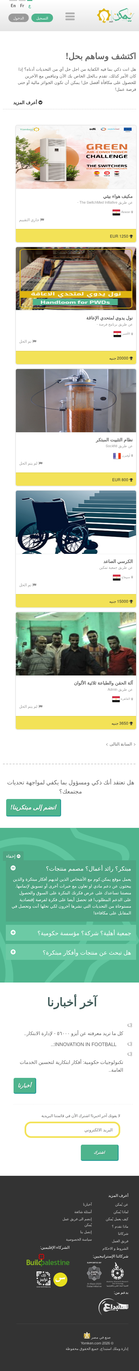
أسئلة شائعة (83, 1211)
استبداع (106, 1348)
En (13, 5)
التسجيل (42, 17)
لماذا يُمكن (120, 1211)
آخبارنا (87, 1204)
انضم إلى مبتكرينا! (33, 807)
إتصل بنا (86, 1231)
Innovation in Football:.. (83, 1044)
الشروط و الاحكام (115, 1248)
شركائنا (123, 1233)
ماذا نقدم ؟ (120, 1226)
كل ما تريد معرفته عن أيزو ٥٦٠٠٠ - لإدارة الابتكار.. (73, 1033)
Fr (22, 5)
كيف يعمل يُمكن (117, 1218)
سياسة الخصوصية (79, 1239)
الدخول (18, 17)
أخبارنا (24, 1085)
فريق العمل (120, 1240)
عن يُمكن (121, 1204)
